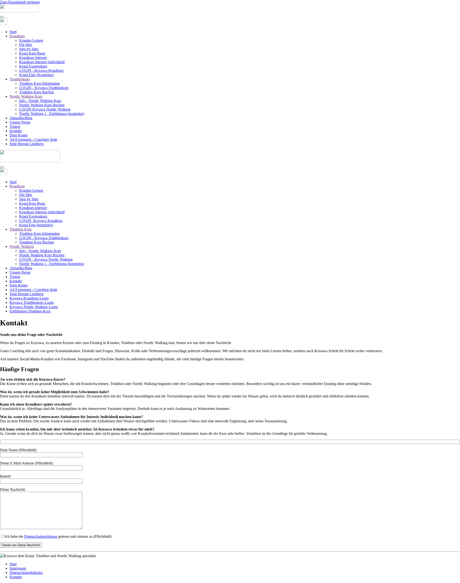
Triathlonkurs (20, 79)
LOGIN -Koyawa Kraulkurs (41, 221)
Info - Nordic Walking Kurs (40, 101)
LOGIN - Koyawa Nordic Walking (46, 259)
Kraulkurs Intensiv (33, 58)
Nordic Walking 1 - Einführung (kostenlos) (51, 114)
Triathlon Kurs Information (39, 83)
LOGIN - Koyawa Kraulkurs (41, 70)
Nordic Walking (22, 246)
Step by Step (28, 49)
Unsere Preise (20, 122)
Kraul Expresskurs (33, 66)
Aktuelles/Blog (21, 118)
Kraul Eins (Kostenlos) (36, 75)
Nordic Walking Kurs (26, 96)
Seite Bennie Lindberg (27, 144)
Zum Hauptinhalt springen (20, 2)
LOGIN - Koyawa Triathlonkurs (44, 88)
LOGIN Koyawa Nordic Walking (44, 109)
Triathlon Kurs (21, 229)
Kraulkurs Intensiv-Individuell (42, 62)
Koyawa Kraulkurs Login (29, 298)
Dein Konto (19, 135)
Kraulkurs (17, 36)
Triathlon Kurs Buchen (36, 92)
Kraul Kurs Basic (32, 53)
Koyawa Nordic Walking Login (34, 307)
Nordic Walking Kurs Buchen (41, 105)
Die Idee (25, 45)
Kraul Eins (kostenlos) (36, 225)
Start (13, 32)
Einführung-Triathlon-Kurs (30, 311)
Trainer (15, 127)
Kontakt (16, 131)
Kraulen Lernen (31, 40)
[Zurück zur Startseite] (19, 11)
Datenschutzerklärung (40, 536)
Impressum (18, 568)
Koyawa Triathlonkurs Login (32, 302)
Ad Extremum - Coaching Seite (33, 139)
